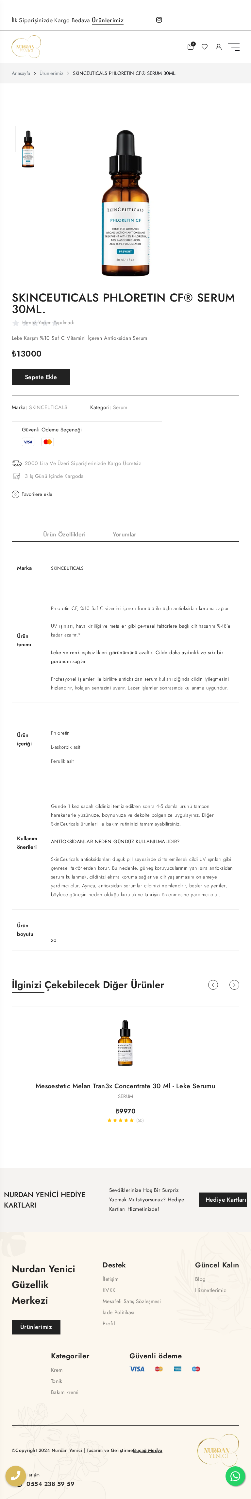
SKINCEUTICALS (48, 407)
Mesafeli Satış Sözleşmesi (132, 1301)
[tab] (28, 139)
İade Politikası (119, 1312)
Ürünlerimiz (108, 20)
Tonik (56, 1381)
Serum (120, 407)
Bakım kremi (65, 1392)
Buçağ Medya (147, 1450)
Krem (56, 1370)
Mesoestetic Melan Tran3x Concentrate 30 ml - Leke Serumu (125, 1086)
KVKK (109, 1290)
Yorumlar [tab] (125, 534)
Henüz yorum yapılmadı (48, 322)
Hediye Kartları (226, 1199)
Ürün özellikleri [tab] (64, 534)
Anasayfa (21, 73)
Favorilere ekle (37, 494)
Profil (109, 1323)
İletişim (111, 1279)
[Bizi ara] (15, 1477)
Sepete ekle (41, 377)
